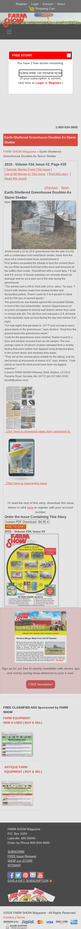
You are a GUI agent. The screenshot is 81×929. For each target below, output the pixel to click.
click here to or (39, 83)
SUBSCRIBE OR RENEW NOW (40, 73)
